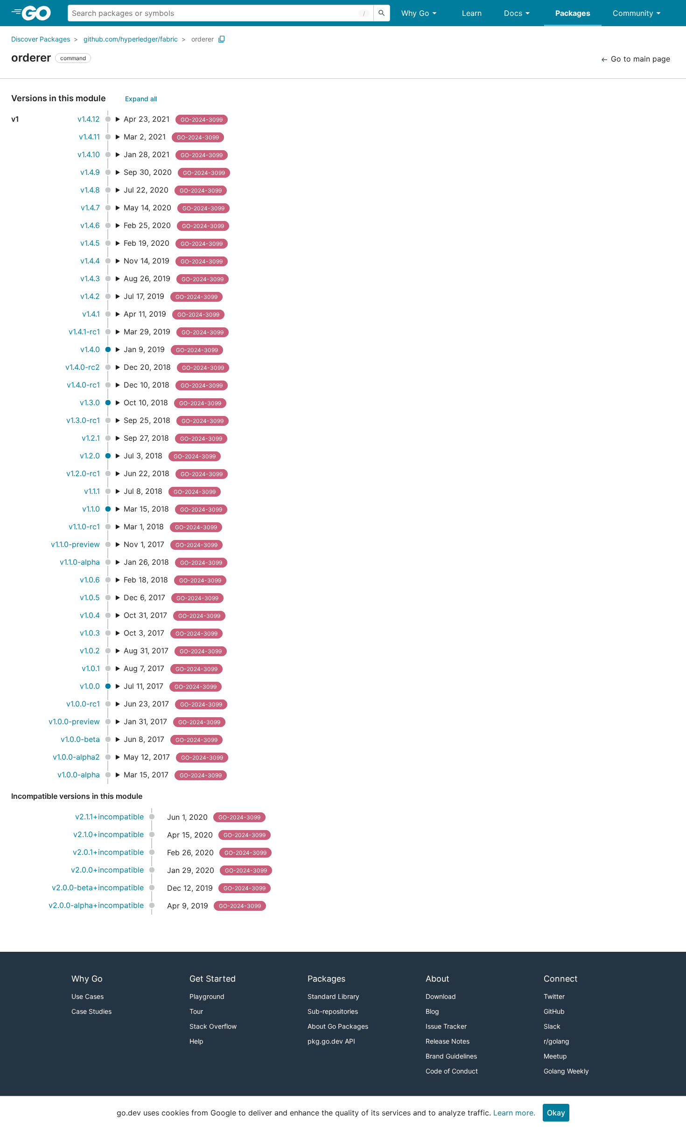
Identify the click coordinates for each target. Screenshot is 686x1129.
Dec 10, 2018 (173, 384)
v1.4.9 (90, 172)
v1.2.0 (90, 455)
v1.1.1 (92, 491)
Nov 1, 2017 (170, 544)
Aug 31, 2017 (173, 650)
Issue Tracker (446, 1026)
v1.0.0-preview (74, 721)
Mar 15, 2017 (173, 774)
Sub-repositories (333, 1011)
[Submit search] (381, 13)
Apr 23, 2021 (173, 119)
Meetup (555, 1056)
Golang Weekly (566, 1071)
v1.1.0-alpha (80, 562)
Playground (206, 996)
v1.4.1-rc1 (84, 331)
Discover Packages (40, 39)
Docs (513, 13)
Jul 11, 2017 (170, 686)
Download (441, 996)
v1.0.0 (90, 686)
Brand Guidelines (451, 1056)
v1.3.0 (90, 402)
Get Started (212, 979)
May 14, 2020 (174, 207)
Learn (472, 13)
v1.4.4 (90, 260)
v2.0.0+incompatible (107, 869)
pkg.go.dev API (331, 1041)
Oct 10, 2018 (172, 402)
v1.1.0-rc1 (84, 526)
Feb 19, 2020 (173, 243)
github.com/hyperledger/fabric (131, 39)
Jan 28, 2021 (173, 154)
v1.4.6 (90, 225)
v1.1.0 (91, 508)
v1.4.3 (90, 278)
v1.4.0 (90, 349)
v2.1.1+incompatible (109, 816)
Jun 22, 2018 (173, 473)
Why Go (415, 13)
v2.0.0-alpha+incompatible (96, 905)
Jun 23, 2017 (173, 703)
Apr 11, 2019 (171, 314)
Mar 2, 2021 (171, 136)
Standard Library (333, 996)
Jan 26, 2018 (173, 562)
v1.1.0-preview (75, 544)
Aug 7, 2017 (170, 668)
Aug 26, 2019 (174, 278)
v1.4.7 (90, 207)
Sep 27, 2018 (173, 438)
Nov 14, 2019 (173, 260)
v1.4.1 (91, 314)
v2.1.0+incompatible (108, 834)
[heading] (39, 13)
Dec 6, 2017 (171, 597)
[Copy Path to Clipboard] (221, 39)
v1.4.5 (90, 243)
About (437, 979)
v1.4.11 (89, 136)
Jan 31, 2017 (172, 721)
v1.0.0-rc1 (83, 703)
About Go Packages (338, 1026)
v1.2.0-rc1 (83, 473)
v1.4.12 (88, 119)
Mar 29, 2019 (174, 331)
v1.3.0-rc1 (83, 420)
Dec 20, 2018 (174, 367)
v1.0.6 (90, 579)
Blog (432, 1011)
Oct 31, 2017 (172, 615)
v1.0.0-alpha (78, 774)
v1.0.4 (90, 615)
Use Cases (87, 996)
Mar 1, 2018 (170, 526)
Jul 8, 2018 (170, 491)
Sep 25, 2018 (174, 420)
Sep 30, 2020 (174, 172)
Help (196, 1041)
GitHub (554, 1011)
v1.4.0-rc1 (83, 384)
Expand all (141, 99)
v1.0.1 (91, 668)
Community (633, 13)
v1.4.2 (90, 296)
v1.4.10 (88, 154)
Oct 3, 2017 (170, 632)
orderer (202, 39)
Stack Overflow (213, 1026)
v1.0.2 (90, 650)
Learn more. (514, 1112)
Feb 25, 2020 (174, 225)
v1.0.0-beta (80, 739)
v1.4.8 (90, 189)
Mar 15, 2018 (173, 508)
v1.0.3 (90, 632)
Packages (572, 13)
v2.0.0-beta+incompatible (98, 887)
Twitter (554, 996)
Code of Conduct (452, 1071)
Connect (561, 979)
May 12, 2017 (173, 757)
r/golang (556, 1041)
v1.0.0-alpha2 (76, 757)
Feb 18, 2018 (172, 579)
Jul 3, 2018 (170, 455)
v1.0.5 (90, 597)
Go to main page (639, 58)
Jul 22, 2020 (173, 189)
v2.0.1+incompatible (108, 852)
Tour (196, 1011)
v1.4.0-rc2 (82, 367)
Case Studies (91, 1011)
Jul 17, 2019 (170, 296)
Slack (552, 1026)
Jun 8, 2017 (170, 739)
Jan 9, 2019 (171, 349)
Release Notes (447, 1041)
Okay (556, 1112)
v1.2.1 (91, 438)
